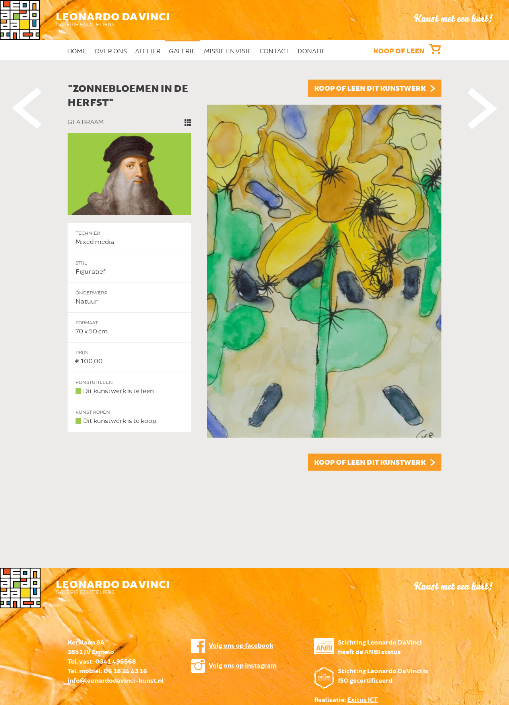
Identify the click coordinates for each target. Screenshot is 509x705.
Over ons (111, 51)
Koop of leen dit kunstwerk (369, 88)
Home (76, 51)
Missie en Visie (227, 51)
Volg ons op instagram (242, 666)
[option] (254, 275)
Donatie (311, 51)
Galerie (182, 51)
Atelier (148, 51)
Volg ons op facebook (241, 646)
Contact (274, 51)
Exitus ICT (362, 700)
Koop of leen (399, 51)
